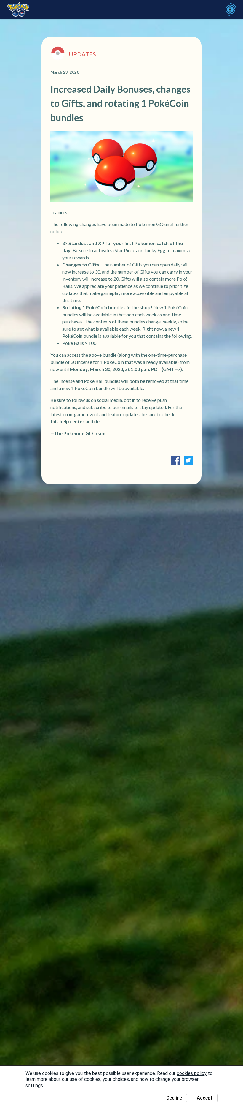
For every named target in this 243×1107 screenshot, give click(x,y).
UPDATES (82, 54)
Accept (204, 1098)
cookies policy (192, 1073)
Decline (174, 1098)
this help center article (75, 421)
